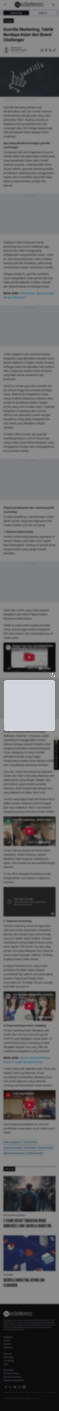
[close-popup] (52, 675)
